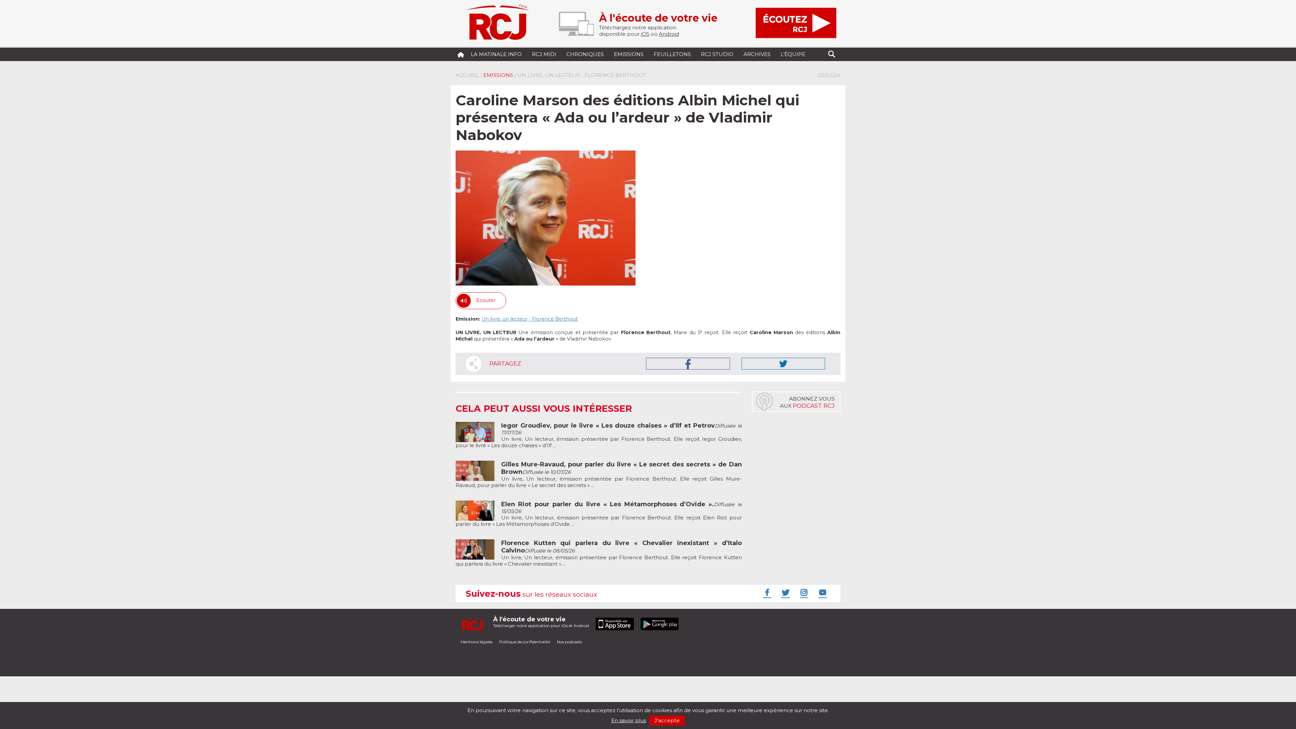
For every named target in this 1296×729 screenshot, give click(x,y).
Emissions (629, 54)
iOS (645, 34)
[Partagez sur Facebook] (688, 363)
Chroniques (585, 54)
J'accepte (667, 720)
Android (669, 34)
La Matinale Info (496, 54)
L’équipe (793, 54)
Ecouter (486, 300)
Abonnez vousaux (807, 402)
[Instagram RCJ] (803, 592)
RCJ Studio (717, 54)
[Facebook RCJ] (766, 592)
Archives (757, 54)
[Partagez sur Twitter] (783, 363)
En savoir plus (628, 720)
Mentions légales (476, 641)
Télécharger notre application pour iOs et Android (541, 622)
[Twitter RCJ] (784, 592)
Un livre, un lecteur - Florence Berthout (530, 319)
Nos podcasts (569, 641)
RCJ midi (544, 54)
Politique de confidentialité (524, 641)
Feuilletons (672, 54)
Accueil (467, 75)
